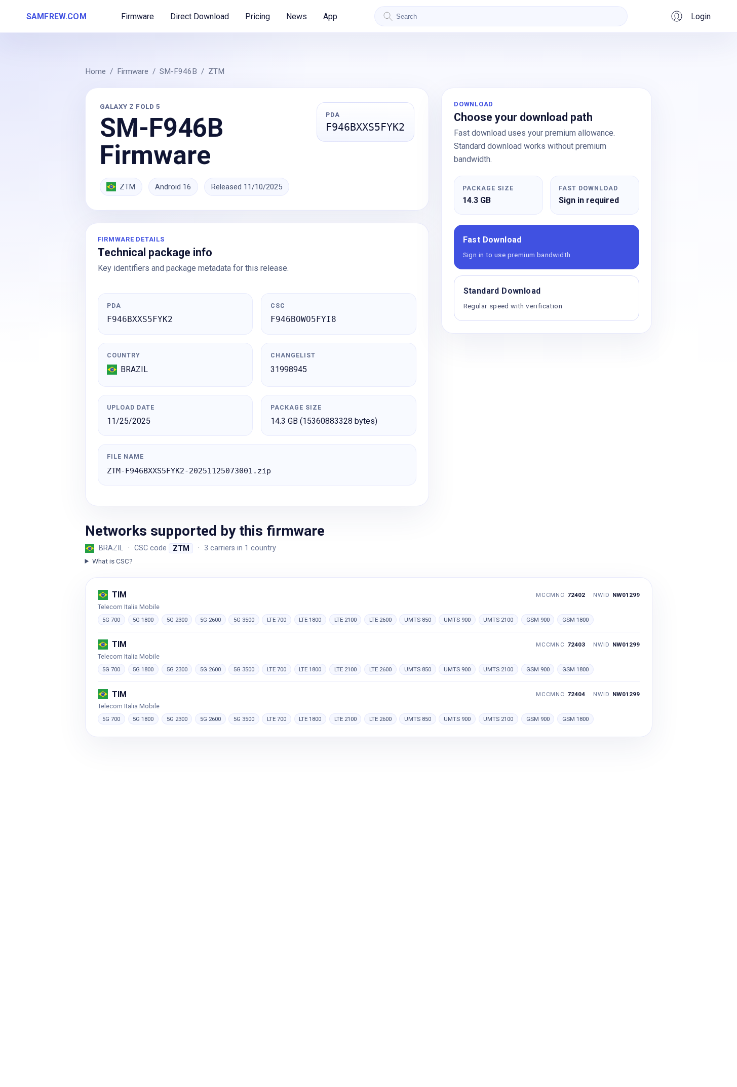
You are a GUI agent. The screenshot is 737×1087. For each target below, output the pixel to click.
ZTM (216, 71)
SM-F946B (178, 71)
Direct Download (199, 16)
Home (95, 71)
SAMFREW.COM (56, 16)
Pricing (257, 16)
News (296, 16)
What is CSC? (112, 561)
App (330, 16)
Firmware (137, 16)
